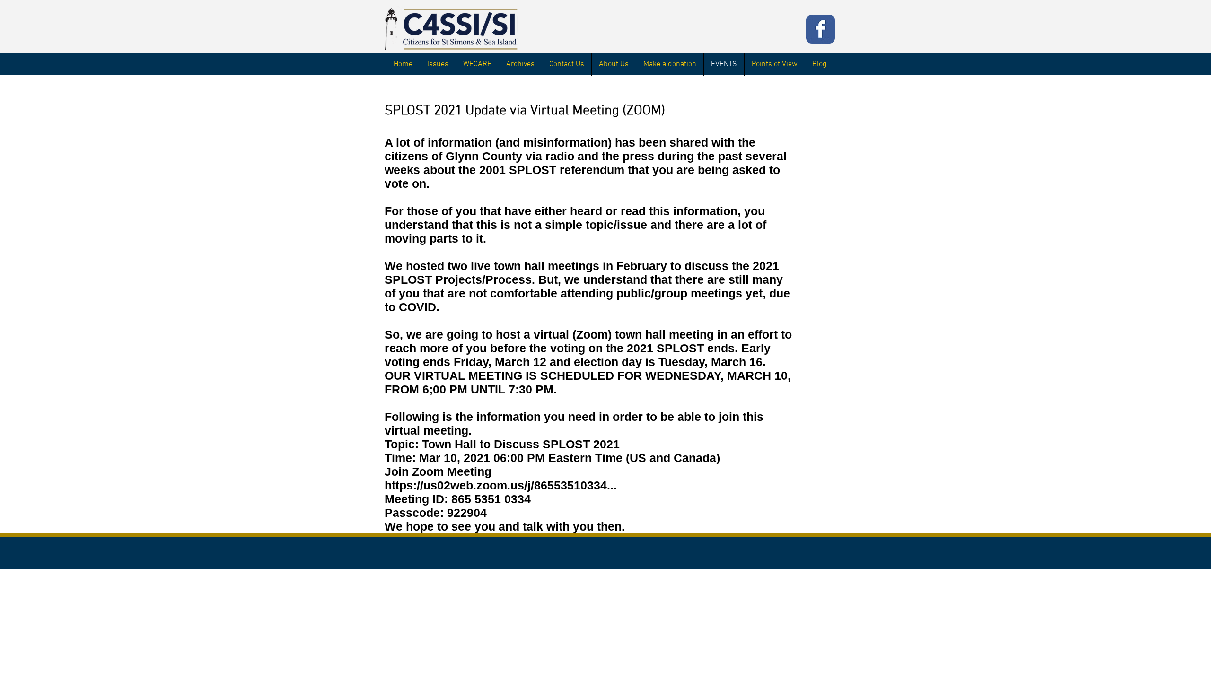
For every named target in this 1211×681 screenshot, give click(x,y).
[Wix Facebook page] (820, 29)
